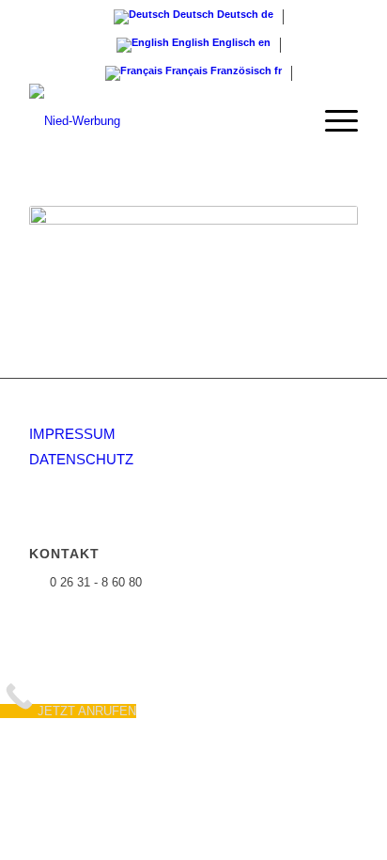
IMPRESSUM (72, 434)
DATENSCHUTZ (81, 459)
